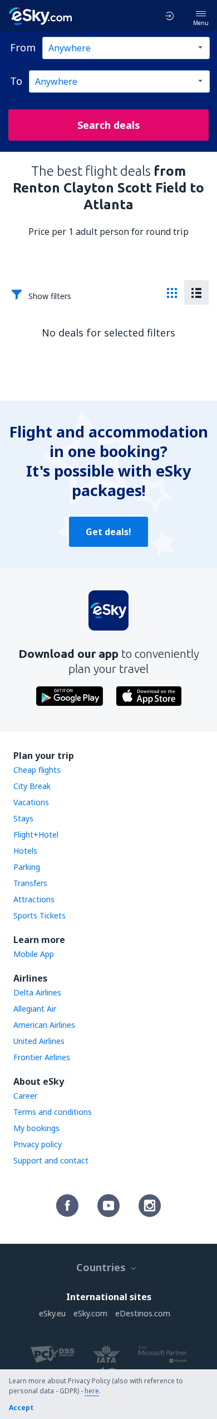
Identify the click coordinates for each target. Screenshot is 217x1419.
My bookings (36, 1128)
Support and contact (50, 1160)
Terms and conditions (52, 1112)
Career (25, 1095)
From (23, 47)
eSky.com (90, 1313)
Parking (26, 867)
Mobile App (33, 954)
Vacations (31, 802)
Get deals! (108, 532)
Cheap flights (37, 769)
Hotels (25, 850)
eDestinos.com (142, 1313)
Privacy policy (37, 1144)
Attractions (34, 899)
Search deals (108, 125)
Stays (23, 818)
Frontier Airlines (41, 1057)
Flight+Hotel (35, 834)
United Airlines (39, 1041)
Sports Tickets (39, 915)
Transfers (30, 883)
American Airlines (44, 1024)
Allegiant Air (34, 1008)
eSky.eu (52, 1313)
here (92, 1391)
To (16, 81)
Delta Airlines (37, 992)
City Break (32, 786)
